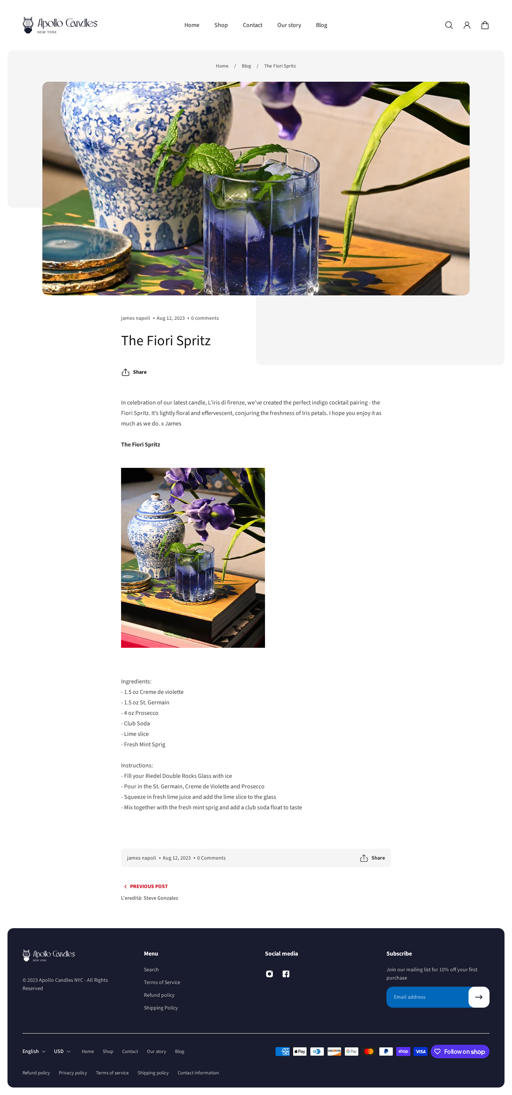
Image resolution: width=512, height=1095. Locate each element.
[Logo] (59, 25)
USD (59, 1051)
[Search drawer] (449, 25)
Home (222, 66)
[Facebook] (286, 974)
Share (140, 372)
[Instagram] (269, 974)
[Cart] (485, 25)
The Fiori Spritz (280, 66)
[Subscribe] (479, 997)
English (30, 1051)
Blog (246, 66)
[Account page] (467, 25)
